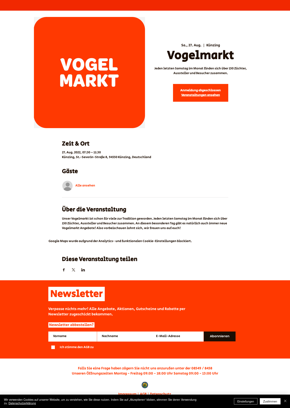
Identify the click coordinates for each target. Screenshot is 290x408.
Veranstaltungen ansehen (200, 95)
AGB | (145, 394)
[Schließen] (285, 401)
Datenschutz (161, 394)
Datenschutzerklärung (22, 403)
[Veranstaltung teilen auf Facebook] (64, 269)
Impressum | (129, 394)
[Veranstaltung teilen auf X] (73, 269)
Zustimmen (270, 401)
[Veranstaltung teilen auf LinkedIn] (83, 269)
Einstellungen (245, 401)
